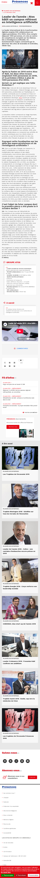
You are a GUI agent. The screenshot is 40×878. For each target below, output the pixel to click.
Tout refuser (21, 875)
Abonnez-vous (13, 427)
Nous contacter (8, 815)
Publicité (6, 802)
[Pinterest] (22, 761)
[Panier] (31, 4)
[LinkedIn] (5, 761)
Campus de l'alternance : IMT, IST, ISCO (14, 856)
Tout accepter (8, 875)
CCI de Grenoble (8, 842)
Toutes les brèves (30, 412)
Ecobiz (5, 847)
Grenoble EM (7, 860)
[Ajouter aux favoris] (5, 366)
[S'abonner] (5, 777)
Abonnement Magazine (10, 810)
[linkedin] (14, 362)
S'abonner (32, 777)
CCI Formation (7, 851)
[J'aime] (21, 360)
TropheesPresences (25, 26)
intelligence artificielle (10, 26)
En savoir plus (6, 872)
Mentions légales (8, 819)
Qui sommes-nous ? (9, 793)
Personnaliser (33, 875)
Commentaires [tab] (22, 348)
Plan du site (6, 824)
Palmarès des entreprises (11, 10)
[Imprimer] (14, 366)
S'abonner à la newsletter (11, 806)
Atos (20, 97)
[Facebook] (9, 362)
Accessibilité (7, 833)
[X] (5, 362)
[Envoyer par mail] (9, 366)
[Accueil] (20, 2)
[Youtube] (28, 761)
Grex (4, 865)
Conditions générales (9, 828)
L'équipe (5, 797)
